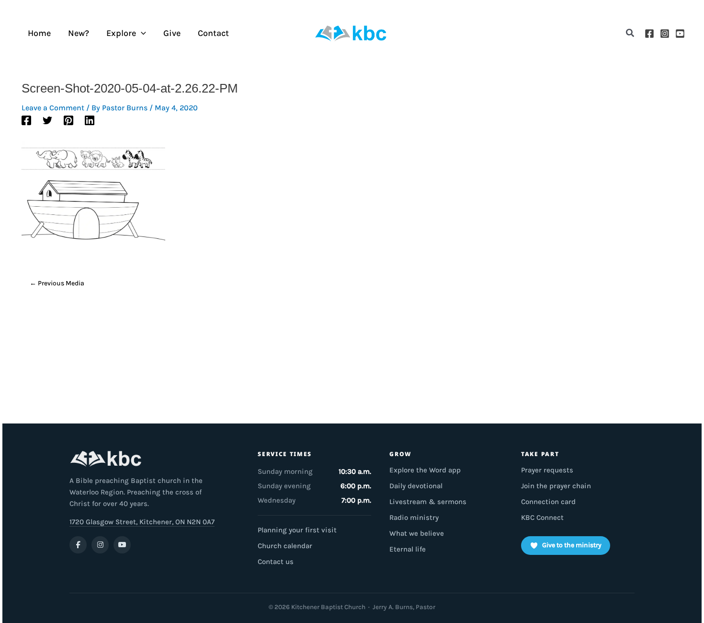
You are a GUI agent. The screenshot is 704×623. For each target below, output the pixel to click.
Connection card (548, 501)
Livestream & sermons (427, 501)
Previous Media (57, 283)
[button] (630, 33)
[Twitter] (47, 120)
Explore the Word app (425, 470)
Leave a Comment (53, 107)
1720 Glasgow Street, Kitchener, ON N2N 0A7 (142, 521)
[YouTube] (680, 33)
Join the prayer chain (556, 486)
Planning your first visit (297, 530)
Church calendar (285, 545)
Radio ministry (414, 517)
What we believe (416, 533)
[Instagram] (665, 33)
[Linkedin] (89, 120)
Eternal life (407, 549)
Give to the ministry (572, 545)
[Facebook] (649, 33)
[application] (141, 33)
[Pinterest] (68, 120)
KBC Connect (542, 517)
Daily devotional (416, 486)
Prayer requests (547, 470)
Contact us (276, 561)
